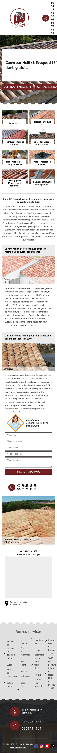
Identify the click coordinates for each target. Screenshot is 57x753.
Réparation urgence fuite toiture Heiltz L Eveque (37, 665)
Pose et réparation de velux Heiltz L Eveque (23, 660)
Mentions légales (18, 748)
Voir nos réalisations (18, 87)
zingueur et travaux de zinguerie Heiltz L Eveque (9, 653)
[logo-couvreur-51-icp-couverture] (19, 18)
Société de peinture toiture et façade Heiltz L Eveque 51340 (51, 673)
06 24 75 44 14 (52, 26)
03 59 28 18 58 (52, 10)
